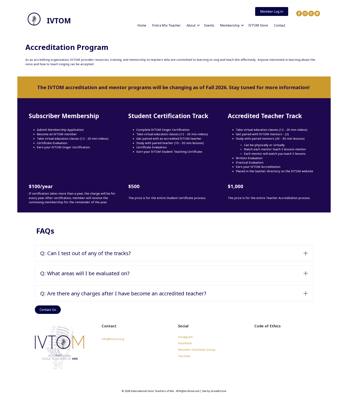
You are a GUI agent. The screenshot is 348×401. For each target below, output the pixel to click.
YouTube (184, 356)
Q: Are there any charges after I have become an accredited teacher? (123, 293)
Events (209, 25)
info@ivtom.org (113, 339)
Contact (279, 25)
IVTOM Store (258, 25)
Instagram (185, 337)
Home (141, 25)
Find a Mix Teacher (166, 25)
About (191, 25)
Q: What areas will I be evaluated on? (84, 273)
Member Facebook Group (196, 349)
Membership (230, 25)
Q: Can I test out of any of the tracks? (85, 253)
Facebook (185, 343)
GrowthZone (218, 391)
